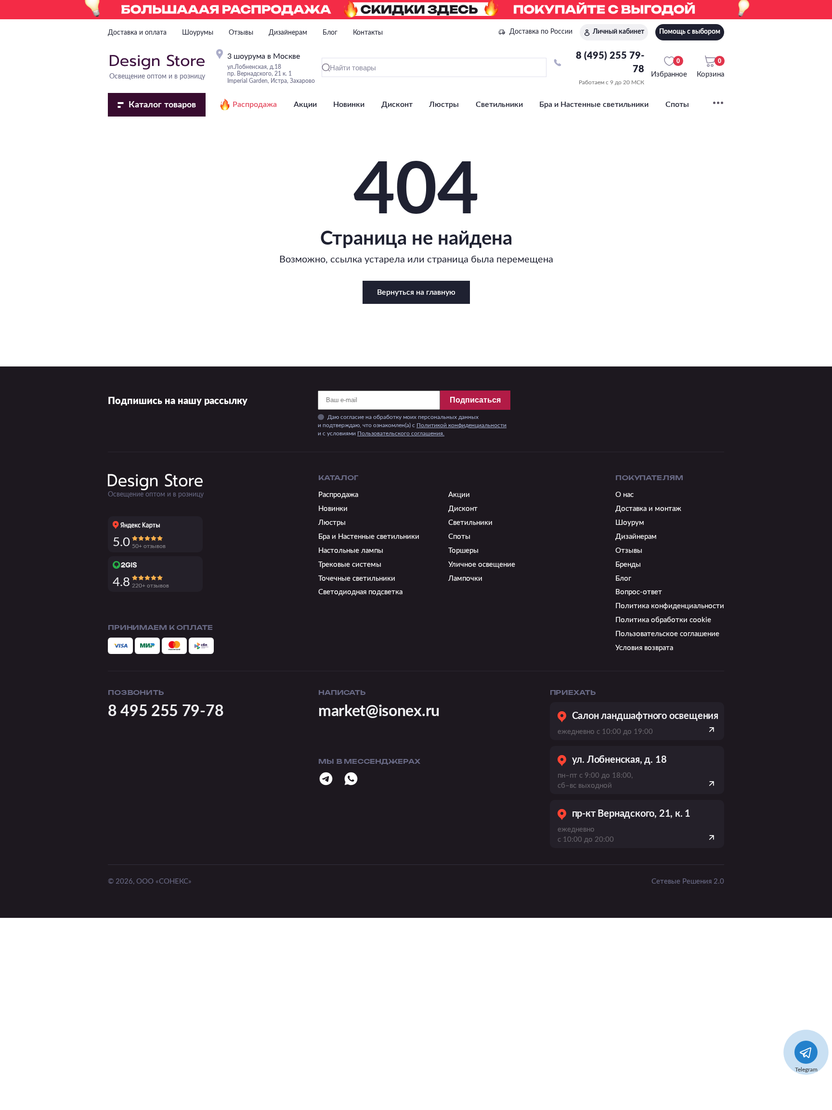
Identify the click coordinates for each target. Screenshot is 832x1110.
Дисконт (397, 104)
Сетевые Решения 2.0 (687, 881)
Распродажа (255, 104)
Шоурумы (197, 32)
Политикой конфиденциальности (461, 425)
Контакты (368, 32)
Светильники (499, 104)
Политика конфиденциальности (669, 606)
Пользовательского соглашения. (400, 433)
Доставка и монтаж (648, 508)
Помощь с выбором (689, 31)
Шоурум (629, 522)
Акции (305, 104)
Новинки (348, 104)
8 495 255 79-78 (165, 711)
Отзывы (241, 32)
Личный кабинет (618, 31)
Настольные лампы (350, 550)
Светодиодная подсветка (360, 592)
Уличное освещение (481, 564)
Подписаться (475, 400)
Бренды (628, 564)
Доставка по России (540, 31)
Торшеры (463, 550)
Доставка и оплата (137, 32)
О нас (624, 494)
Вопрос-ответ (638, 592)
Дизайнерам (288, 32)
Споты (677, 104)
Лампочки (465, 578)
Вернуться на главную (416, 292)
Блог (330, 32)
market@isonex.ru (379, 711)
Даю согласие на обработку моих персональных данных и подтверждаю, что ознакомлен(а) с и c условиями (412, 425)
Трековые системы (349, 564)
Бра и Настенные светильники (594, 104)
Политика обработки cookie (663, 620)
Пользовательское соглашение (667, 634)
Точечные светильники (356, 578)
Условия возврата (644, 648)
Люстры (444, 104)
